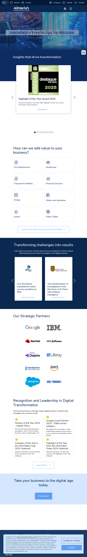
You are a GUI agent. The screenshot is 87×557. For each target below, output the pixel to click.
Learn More (45, 465)
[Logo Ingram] (54, 382)
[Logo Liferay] (54, 355)
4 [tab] (42, 132)
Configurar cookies (71, 540)
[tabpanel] (43, 89)
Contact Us (43, 496)
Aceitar (71, 547)
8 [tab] (52, 132)
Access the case (27, 297)
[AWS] (54, 368)
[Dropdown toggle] (65, 9)
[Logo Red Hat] (33, 341)
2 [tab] (37, 132)
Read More (44, 109)
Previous (12, 97)
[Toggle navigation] (71, 8)
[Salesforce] (33, 382)
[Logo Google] (33, 327)
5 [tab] (45, 132)
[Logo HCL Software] (54, 341)
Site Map (8, 554)
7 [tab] (50, 132)
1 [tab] (35, 132)
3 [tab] (40, 132)
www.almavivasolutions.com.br (27, 537)
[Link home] (21, 8)
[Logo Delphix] (33, 355)
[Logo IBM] (54, 327)
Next (75, 97)
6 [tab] (47, 132)
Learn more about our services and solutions (42, 229)
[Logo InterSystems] (33, 368)
